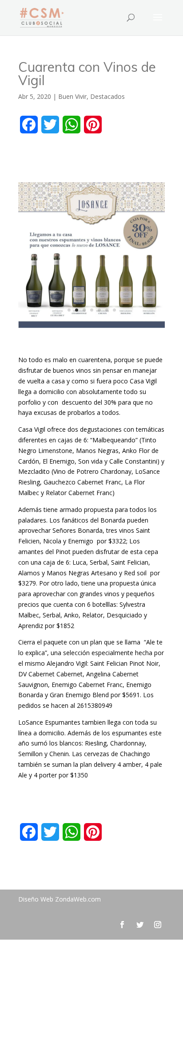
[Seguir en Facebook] (122, 924)
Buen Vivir (72, 96)
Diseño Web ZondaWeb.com (59, 899)
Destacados (107, 96)
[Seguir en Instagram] (158, 924)
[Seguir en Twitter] (140, 924)
